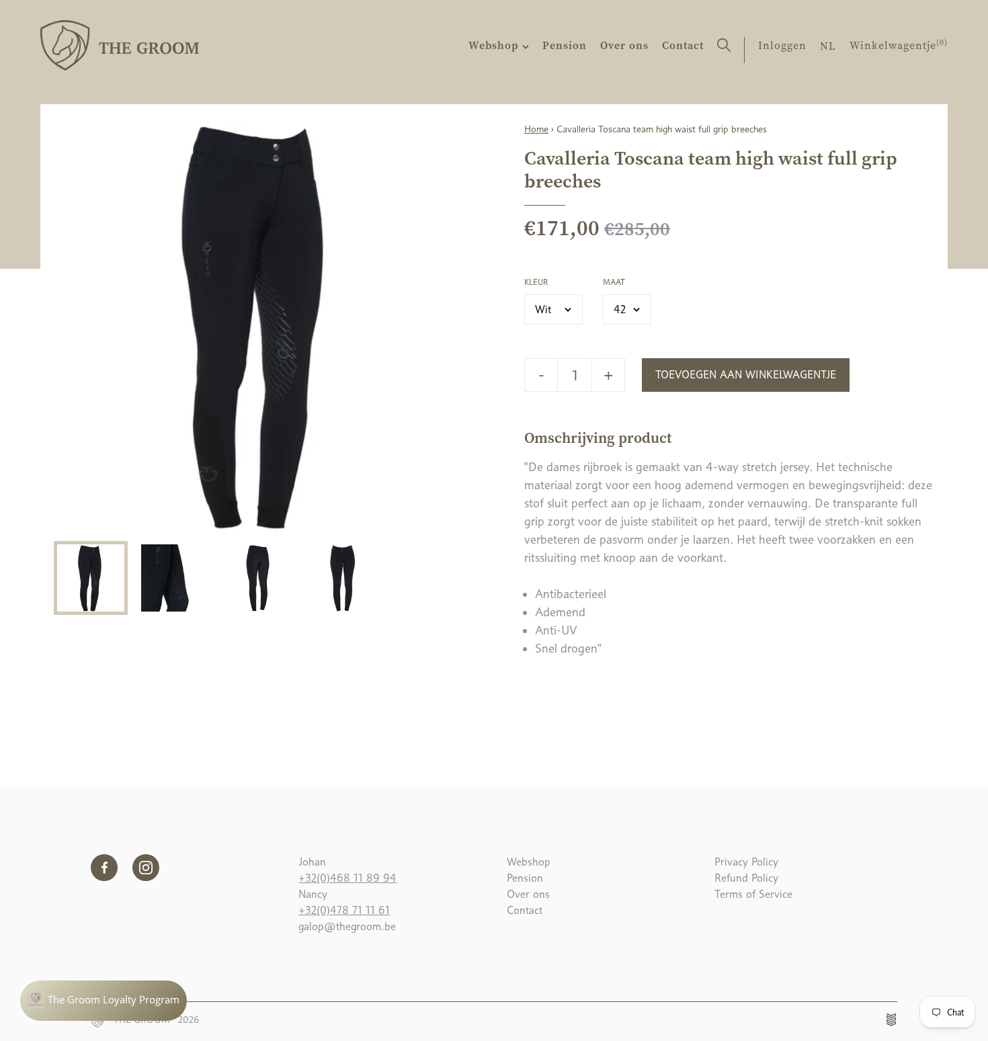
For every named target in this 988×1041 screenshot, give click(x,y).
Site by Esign (892, 1019)
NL (828, 45)
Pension (564, 45)
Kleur (536, 282)
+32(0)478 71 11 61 (344, 910)
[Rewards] (103, 1001)
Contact (683, 45)
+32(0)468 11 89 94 (347, 878)
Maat (614, 282)
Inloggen (782, 45)
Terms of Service (753, 894)
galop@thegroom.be (347, 926)
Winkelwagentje (899, 45)
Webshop (495, 45)
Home (536, 129)
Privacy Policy (746, 862)
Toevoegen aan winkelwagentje (745, 374)
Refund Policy (746, 878)
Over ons (624, 45)
